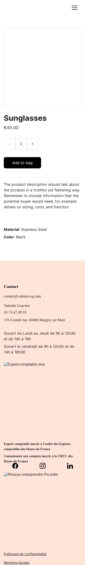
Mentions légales (17, 563)
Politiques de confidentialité (25, 554)
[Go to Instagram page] (45, 466)
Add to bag (22, 162)
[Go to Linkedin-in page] (70, 466)
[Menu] (74, 8)
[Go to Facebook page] (17, 466)
